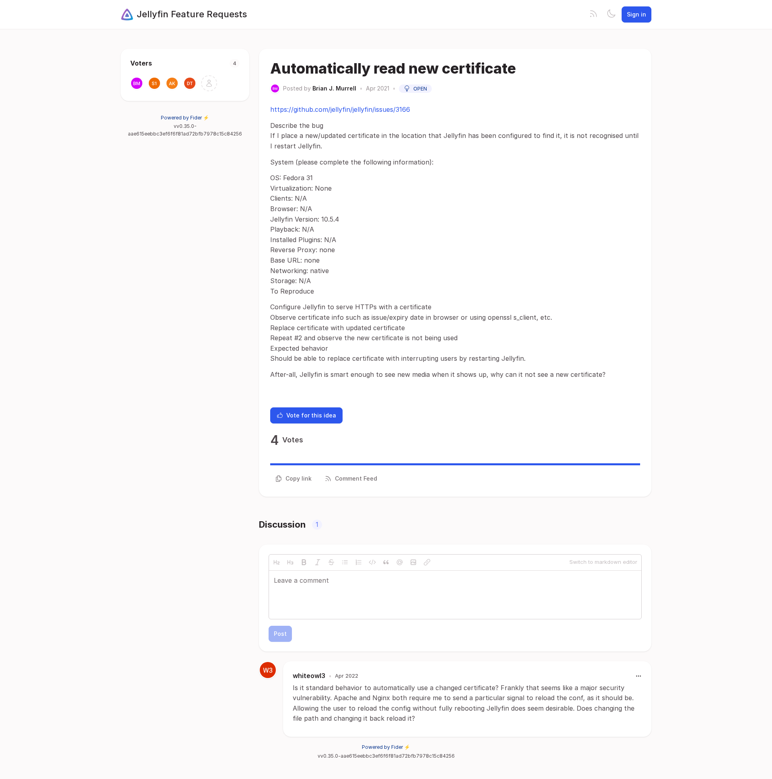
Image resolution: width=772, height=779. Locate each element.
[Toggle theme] (611, 14)
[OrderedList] (359, 562)
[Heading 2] (277, 562)
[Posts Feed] (593, 14)
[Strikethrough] (331, 562)
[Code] (372, 562)
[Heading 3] (290, 562)
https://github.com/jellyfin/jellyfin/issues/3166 (340, 109)
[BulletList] (345, 562)
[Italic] (318, 562)
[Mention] (400, 562)
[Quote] (386, 562)
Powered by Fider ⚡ (185, 118)
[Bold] (304, 562)
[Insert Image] (413, 562)
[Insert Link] (427, 562)
